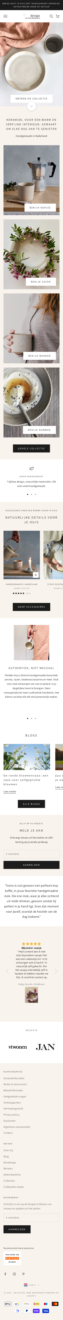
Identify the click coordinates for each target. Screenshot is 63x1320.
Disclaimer (10, 1120)
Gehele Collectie (31, 448)
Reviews (8, 1168)
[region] (31, 477)
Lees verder (10, 791)
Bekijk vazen (41, 281)
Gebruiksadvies (12, 1174)
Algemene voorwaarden (17, 1126)
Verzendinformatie (14, 1078)
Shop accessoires (31, 606)
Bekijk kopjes (40, 207)
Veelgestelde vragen (15, 1096)
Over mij (8, 1150)
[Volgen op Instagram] (14, 1274)
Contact (8, 1132)
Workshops (10, 1162)
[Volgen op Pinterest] (23, 1274)
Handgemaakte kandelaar (21, 584)
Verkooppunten (12, 1102)
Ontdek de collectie (32, 98)
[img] (31, 944)
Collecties (9, 1180)
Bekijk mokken (39, 355)
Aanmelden (31, 864)
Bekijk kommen (39, 429)
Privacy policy (11, 1114)
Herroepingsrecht (13, 1108)
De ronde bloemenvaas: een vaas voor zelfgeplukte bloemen (26, 780)
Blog (6, 1156)
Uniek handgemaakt (31, 476)
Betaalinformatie (13, 1090)
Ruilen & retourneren (15, 1084)
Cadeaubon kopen (14, 1186)
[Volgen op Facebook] (5, 1274)
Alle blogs (31, 803)
